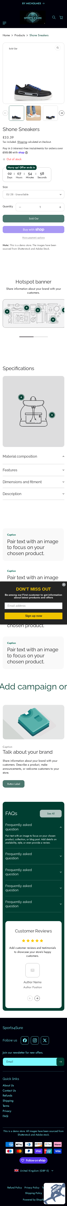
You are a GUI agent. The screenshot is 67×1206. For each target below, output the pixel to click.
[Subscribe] (60, 1062)
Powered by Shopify (33, 1199)
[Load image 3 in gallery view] (50, 113)
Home (6, 35)
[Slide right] (61, 113)
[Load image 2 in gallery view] (33, 113)
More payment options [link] (33, 237)
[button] (5, 23)
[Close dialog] (64, 584)
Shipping (22, 142)
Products (19, 35)
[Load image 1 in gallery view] (16, 113)
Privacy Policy (31, 1187)
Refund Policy (14, 1187)
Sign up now (33, 615)
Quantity (8, 206)
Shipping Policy (33, 1193)
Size (5, 187)
